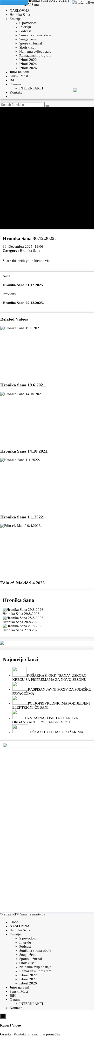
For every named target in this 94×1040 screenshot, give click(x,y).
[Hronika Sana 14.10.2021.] (47, 418)
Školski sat (27, 47)
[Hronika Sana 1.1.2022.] (47, 484)
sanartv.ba (37, 914)
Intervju (25, 27)
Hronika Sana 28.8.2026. (21, 622)
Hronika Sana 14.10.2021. (24, 451)
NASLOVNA (20, 11)
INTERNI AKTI (31, 88)
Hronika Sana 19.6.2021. (23, 385)
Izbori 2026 (28, 68)
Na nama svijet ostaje (35, 51)
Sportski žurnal (30, 43)
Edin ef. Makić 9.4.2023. (23, 582)
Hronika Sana (20, 15)
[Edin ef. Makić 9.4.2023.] (47, 550)
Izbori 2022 (28, 60)
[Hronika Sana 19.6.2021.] (47, 352)
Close (14, 922)
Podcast (25, 31)
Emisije (15, 19)
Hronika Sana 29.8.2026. (21, 614)
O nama (15, 84)
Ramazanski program (35, 55)
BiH (13, 80)
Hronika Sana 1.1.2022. (22, 517)
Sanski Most (19, 76)
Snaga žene (27, 39)
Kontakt (16, 92)
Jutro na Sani (19, 72)
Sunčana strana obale (35, 35)
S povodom (28, 23)
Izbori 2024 (28, 64)
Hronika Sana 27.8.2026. (21, 630)
